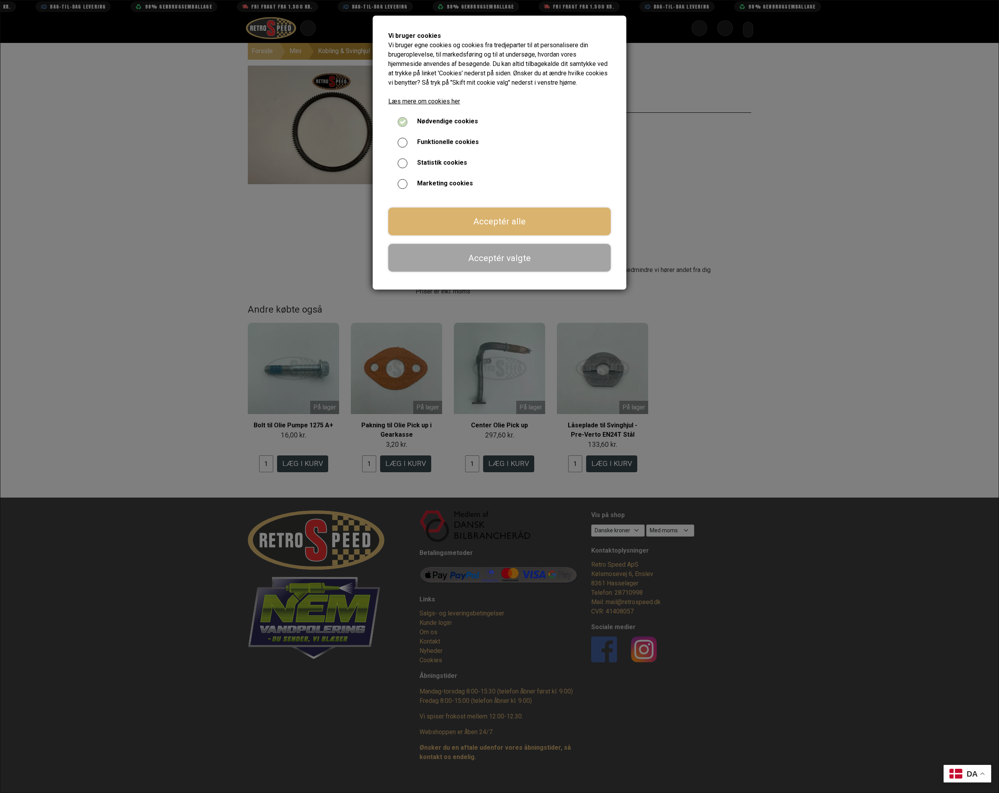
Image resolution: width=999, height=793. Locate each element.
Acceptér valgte (499, 258)
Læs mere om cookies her (424, 101)
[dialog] (499, 396)
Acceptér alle (499, 221)
